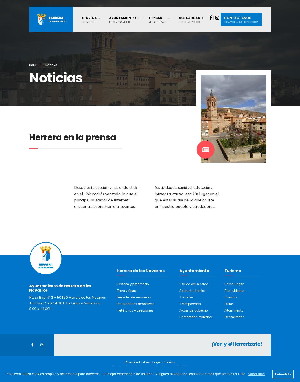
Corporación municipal (196, 317)
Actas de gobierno (193, 310)
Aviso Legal (152, 362)
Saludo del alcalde (193, 284)
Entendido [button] (283, 374)
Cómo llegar (234, 284)
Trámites (186, 297)
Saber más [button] (256, 374)
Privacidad (132, 362)
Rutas (229, 303)
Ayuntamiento (122, 20)
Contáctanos (241, 20)
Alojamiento (234, 310)
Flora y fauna (127, 290)
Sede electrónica (192, 290)
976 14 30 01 (56, 303)
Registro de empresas (134, 297)
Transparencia (190, 303)
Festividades (234, 290)
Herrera (89, 20)
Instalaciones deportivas (135, 303)
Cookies (169, 362)
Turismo (157, 20)
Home (33, 65)
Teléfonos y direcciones (135, 310)
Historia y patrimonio (133, 284)
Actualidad (189, 20)
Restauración (234, 317)
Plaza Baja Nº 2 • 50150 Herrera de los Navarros (67, 297)
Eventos (230, 297)
